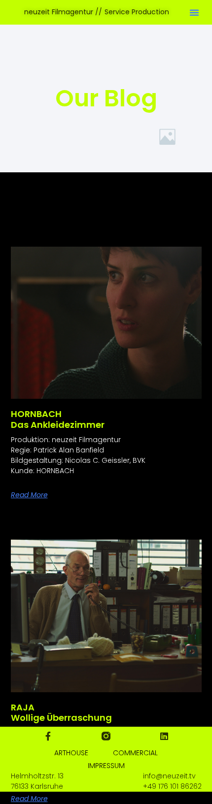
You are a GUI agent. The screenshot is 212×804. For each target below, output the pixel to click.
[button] (194, 12)
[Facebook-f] (47, 736)
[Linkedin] (164, 736)
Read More (29, 495)
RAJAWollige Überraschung (61, 712)
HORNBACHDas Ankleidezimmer (58, 419)
